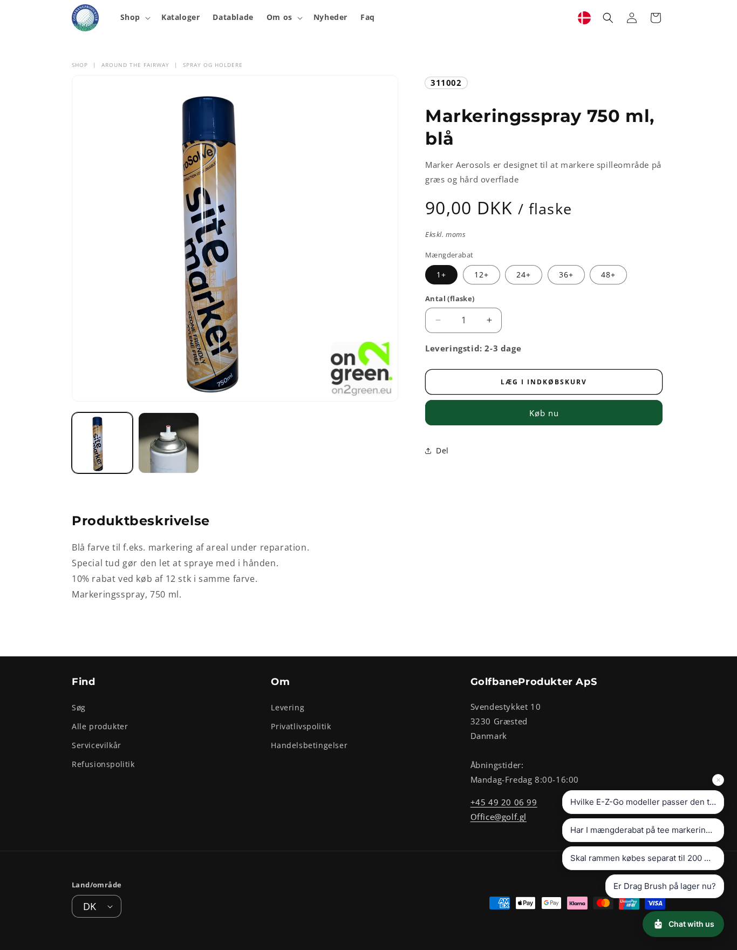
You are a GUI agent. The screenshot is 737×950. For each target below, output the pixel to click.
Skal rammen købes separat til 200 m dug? (647, 858)
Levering (287, 707)
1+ (441, 274)
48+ (608, 274)
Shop (80, 65)
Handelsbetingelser (309, 744)
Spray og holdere (213, 65)
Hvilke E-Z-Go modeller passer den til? (644, 802)
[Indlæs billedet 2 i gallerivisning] (168, 442)
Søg (79, 707)
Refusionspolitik (103, 764)
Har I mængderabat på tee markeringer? (646, 830)
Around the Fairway (135, 65)
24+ (523, 274)
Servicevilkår (96, 744)
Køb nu (544, 413)
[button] (134, 17)
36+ (566, 274)
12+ (481, 274)
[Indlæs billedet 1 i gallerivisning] (102, 442)
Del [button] (442, 450)
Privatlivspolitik (301, 726)
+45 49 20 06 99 (503, 801)
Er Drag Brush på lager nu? (664, 886)
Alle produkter (100, 726)
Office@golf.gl (498, 816)
